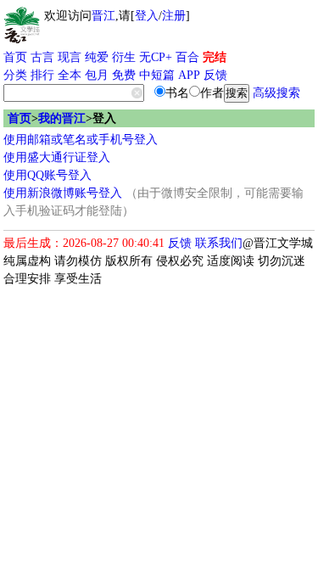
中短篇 (157, 75)
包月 (97, 75)
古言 (42, 57)
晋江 (103, 15)
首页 (15, 57)
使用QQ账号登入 (47, 175)
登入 (147, 15)
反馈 (215, 75)
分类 (15, 75)
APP (189, 75)
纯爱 (97, 57)
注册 (174, 15)
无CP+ (155, 57)
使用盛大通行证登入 (56, 157)
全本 (69, 75)
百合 (187, 57)
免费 (124, 75)
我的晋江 (62, 118)
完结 (214, 57)
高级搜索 (276, 93)
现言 (69, 57)
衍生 (124, 57)
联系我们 (219, 243)
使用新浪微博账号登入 (62, 193)
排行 (42, 75)
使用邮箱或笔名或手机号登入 (80, 139)
